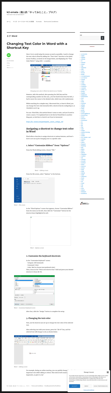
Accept (74, 386)
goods (82, 110)
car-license (84, 78)
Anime (83, 64)
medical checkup (85, 132)
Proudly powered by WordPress (53, 386)
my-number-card (86, 137)
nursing (83, 139)
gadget (83, 106)
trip (82, 185)
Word (8, 65)
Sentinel (83, 163)
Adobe (82, 55)
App (82, 66)
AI (81, 61)
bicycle (83, 72)
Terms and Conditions (89, 390)
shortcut (83, 166)
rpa (82, 157)
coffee (82, 83)
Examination (84, 96)
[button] (108, 372)
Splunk (83, 173)
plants (82, 149)
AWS (82, 69)
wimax (83, 190)
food (82, 98)
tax (82, 181)
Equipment (84, 95)
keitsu (8, 58)
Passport (83, 144)
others (83, 142)
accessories (84, 54)
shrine (83, 168)
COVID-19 (83, 89)
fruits (82, 101)
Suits (82, 180)
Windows (83, 191)
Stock (82, 178)
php (82, 147)
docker (83, 91)
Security (83, 161)
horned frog (84, 115)
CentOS (83, 79)
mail (82, 129)
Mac (82, 127)
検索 (81, 35)
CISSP (82, 81)
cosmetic (83, 88)
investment (84, 120)
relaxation (83, 154)
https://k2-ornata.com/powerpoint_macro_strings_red (44, 121)
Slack (82, 169)
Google (83, 112)
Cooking (83, 84)
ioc (82, 122)
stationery (83, 176)
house (82, 117)
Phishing (83, 146)
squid (82, 174)
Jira (82, 123)
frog (82, 100)
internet (83, 118)
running (83, 159)
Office (8, 63)
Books (82, 74)
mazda (83, 130)
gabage (83, 105)
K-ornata (39, 21)
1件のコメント (10, 67)
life (82, 125)
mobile (83, 135)
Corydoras (83, 86)
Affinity (83, 59)
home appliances (85, 113)
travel (82, 183)
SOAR (82, 171)
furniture (83, 103)
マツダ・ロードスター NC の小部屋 (23, 21)
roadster (83, 156)
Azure (82, 71)
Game (82, 108)
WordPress (84, 193)
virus (82, 188)
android (83, 62)
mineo (83, 134)
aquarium (83, 67)
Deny (86, 386)
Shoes (82, 164)
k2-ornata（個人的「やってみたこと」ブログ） (32, 12)
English (83, 93)
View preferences (101, 386)
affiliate (83, 57)
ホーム (9, 21)
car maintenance (85, 76)
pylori (82, 151)
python (83, 152)
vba (82, 186)
